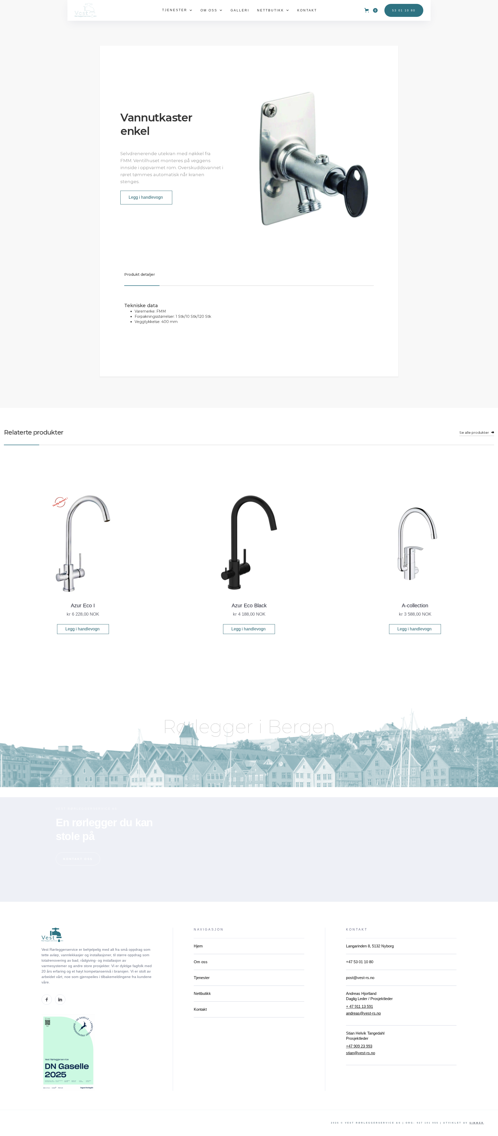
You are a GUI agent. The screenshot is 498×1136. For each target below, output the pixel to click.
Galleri (240, 10)
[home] (85, 10)
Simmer (476, 1123)
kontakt (307, 10)
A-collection (415, 605)
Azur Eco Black (249, 605)
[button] (177, 10)
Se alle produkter (474, 432)
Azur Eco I (83, 605)
